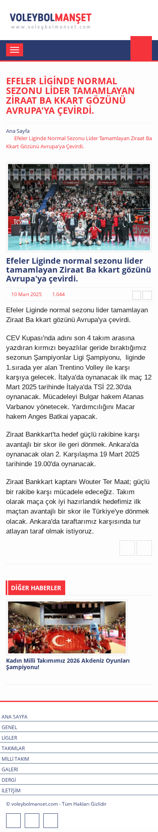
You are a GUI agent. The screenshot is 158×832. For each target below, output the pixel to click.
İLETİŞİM (11, 790)
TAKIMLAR (13, 748)
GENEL (9, 727)
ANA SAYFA (15, 716)
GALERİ (10, 769)
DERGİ (9, 780)
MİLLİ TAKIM (15, 758)
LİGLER (9, 737)
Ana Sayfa (18, 130)
